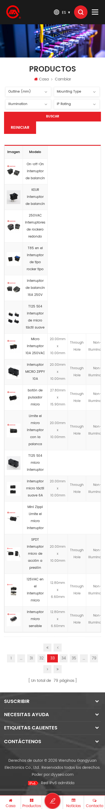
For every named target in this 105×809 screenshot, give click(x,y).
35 (74, 658)
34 (63, 658)
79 (94, 658)
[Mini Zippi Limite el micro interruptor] (13, 517)
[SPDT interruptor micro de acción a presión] (13, 554)
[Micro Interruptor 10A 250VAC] (13, 346)
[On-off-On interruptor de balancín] (13, 171)
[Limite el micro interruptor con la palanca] (13, 430)
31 (31, 658)
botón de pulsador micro (35, 397)
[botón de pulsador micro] (13, 397)
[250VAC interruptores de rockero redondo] (13, 226)
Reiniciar (20, 127)
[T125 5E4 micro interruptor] (13, 463)
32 (41, 658)
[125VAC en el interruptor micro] (13, 590)
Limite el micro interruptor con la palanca (35, 430)
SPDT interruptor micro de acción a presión (35, 553)
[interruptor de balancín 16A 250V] (13, 288)
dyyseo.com (62, 774)
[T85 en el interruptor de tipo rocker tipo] (13, 259)
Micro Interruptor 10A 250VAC (35, 346)
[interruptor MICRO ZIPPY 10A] (13, 372)
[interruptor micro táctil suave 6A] (13, 488)
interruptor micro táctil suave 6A (35, 488)
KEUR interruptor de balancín (35, 197)
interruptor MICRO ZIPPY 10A (35, 371)
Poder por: (53, 774)
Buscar (52, 116)
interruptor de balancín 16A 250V (35, 287)
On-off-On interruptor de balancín (35, 171)
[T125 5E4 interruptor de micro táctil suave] (13, 317)
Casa (44, 79)
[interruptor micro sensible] (13, 619)
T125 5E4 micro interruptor (35, 462)
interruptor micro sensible (35, 619)
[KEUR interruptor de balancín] (13, 197)
